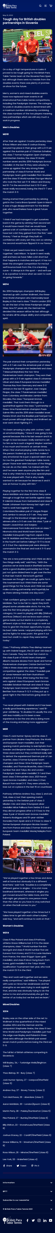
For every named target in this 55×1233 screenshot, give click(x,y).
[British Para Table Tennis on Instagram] (39, 1220)
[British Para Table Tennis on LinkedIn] (44, 1220)
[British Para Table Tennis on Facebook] (27, 1220)
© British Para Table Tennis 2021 (18, 1209)
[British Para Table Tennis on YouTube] (50, 1220)
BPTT (5, 1191)
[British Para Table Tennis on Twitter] (33, 1220)
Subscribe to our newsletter (16, 1200)
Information (9, 1182)
